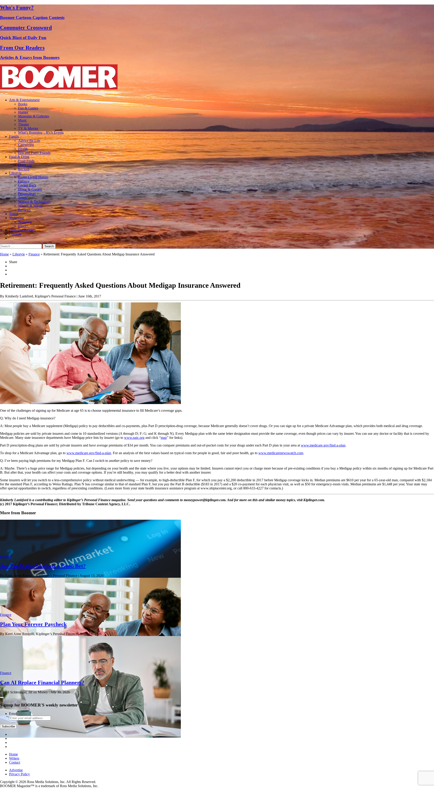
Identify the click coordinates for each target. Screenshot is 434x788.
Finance (23, 181)
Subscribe (8, 726)
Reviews (24, 210)
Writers (14, 758)
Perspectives (27, 193)
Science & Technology (34, 201)
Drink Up (25, 165)
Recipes (23, 169)
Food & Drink (19, 157)
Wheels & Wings (30, 206)
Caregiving (26, 145)
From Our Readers (22, 230)
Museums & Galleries (33, 116)
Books (22, 104)
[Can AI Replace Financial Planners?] (90, 736)
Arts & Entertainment (24, 100)
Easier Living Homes (33, 177)
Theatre (23, 124)
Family (14, 136)
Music (22, 120)
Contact (14, 762)
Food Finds (26, 161)
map (164, 438)
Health (23, 149)
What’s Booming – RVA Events (41, 132)
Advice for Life (29, 141)
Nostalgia (25, 222)
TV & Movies (28, 128)
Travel (13, 214)
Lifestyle (15, 173)
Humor (23, 112)
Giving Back (27, 185)
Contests (15, 234)
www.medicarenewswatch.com (280, 453)
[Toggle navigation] (2, 93)
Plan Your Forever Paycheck (33, 624)
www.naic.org (134, 438)
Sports (22, 197)
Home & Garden (30, 189)
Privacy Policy (19, 774)
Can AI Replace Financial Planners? (42, 682)
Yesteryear (16, 218)
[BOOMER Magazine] (59, 88)
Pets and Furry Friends (34, 153)
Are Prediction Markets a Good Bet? (43, 566)
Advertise (16, 770)
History (23, 226)
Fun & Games (28, 108)
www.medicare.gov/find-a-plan (323, 445)
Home (4, 254)
